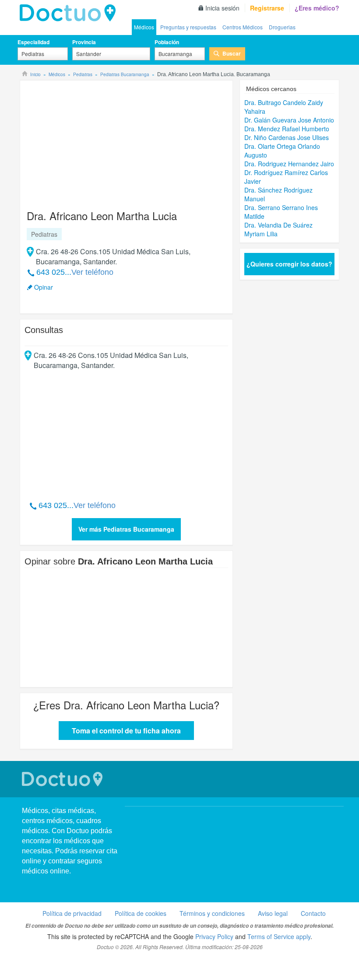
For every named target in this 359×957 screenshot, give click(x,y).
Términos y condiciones (212, 913)
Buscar (231, 53)
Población (167, 42)
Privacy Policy (214, 936)
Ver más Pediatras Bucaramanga (126, 529)
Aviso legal (273, 913)
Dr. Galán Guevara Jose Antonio (289, 120)
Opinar (43, 287)
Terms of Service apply (278, 936)
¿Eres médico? (317, 8)
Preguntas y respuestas (188, 27)
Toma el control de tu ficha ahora (126, 731)
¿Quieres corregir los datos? (289, 263)
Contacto (313, 913)
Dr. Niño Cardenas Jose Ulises (286, 137)
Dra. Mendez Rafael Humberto (286, 128)
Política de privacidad (72, 913)
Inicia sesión (222, 8)
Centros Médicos (242, 27)
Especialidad (33, 42)
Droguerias (282, 27)
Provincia (84, 42)
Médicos (144, 27)
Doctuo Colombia (70, 13)
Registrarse (267, 8)
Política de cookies (140, 913)
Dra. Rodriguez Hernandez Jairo (289, 163)
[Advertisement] (91, 141)
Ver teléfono (92, 272)
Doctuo (63, 779)
